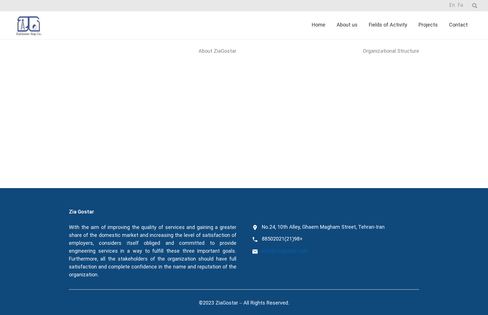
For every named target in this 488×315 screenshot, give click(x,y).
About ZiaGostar (217, 51)
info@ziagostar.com (285, 251)
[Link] (29, 25)
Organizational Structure (391, 51)
